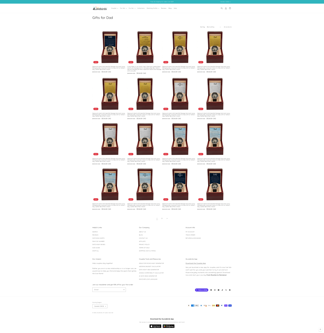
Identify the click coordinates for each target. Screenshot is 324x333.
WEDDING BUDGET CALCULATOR (150, 266)
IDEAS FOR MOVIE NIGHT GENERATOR (151, 263)
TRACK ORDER (190, 235)
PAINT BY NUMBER (98, 241)
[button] (114, 8)
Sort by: (202, 27)
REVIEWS (95, 235)
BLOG (141, 235)
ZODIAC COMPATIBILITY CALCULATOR (151, 273)
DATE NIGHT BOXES (98, 244)
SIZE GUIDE (96, 248)
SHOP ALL (95, 251)
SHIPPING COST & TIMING (147, 251)
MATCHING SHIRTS (98, 238)
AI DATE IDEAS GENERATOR (148, 276)
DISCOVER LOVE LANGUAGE (148, 279)
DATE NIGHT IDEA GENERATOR (149, 269)
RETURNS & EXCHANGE (193, 238)
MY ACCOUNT (190, 232)
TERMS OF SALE (144, 248)
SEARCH (95, 232)
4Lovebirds (100, 312)
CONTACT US (143, 238)
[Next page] (167, 218)
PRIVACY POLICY (144, 244)
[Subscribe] (124, 289)
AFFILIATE (142, 241)
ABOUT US (142, 232)
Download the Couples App (196, 263)
